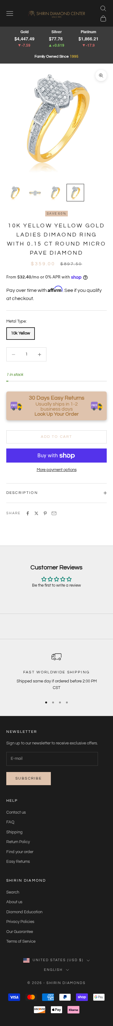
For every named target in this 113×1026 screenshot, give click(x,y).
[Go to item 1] (15, 192)
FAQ (10, 822)
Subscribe (28, 778)
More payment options (57, 470)
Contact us (16, 812)
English (53, 970)
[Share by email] (53, 513)
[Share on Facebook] (27, 513)
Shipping (14, 832)
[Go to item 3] (55, 192)
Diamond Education (24, 912)
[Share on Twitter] (36, 513)
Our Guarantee (19, 932)
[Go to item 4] (75, 192)
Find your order (19, 852)
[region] (56, 672)
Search (12, 892)
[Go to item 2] (35, 192)
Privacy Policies (20, 922)
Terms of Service (20, 941)
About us (14, 902)
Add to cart (57, 437)
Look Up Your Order (57, 414)
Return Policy (18, 842)
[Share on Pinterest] (45, 513)
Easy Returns (18, 861)
